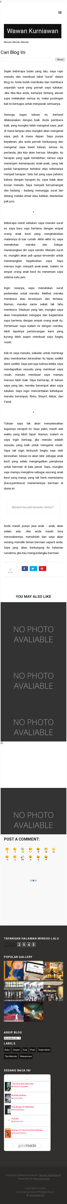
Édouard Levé (18, 1121)
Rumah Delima (19, 1095)
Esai (25, 1050)
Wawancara (26, 1056)
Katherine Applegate (21, 1086)
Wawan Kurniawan (32, 31)
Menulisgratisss (41, 1179)
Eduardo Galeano (20, 1133)
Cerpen (16, 1050)
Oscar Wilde (18, 1098)
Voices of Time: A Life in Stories (27, 1130)
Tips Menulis (11, 1056)
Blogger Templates (48, 1175)
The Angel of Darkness (23, 1107)
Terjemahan (44, 1050)
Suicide (15, 1118)
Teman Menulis (36, 1195)
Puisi (32, 1050)
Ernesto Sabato (19, 1110)
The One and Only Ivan (23, 1083)
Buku (7, 1050)
